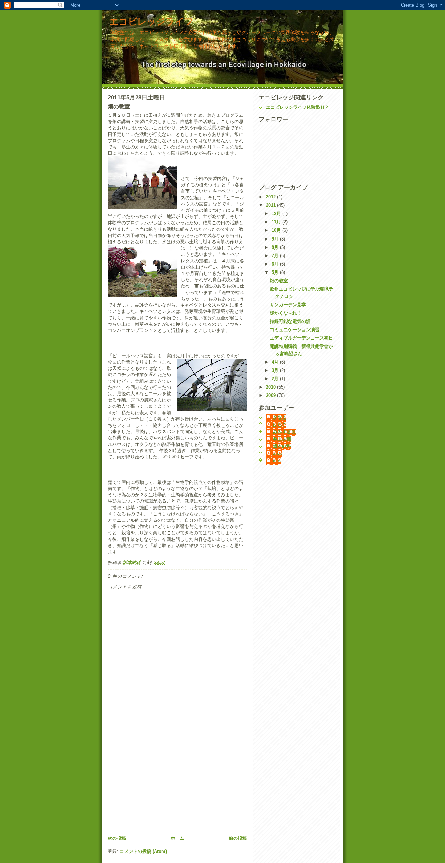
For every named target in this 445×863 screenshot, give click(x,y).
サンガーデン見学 (288, 304)
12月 (277, 213)
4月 (276, 362)
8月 (276, 247)
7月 (276, 255)
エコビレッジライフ (151, 21)
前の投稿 (238, 838)
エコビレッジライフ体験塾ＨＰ (297, 107)
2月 (276, 378)
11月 (277, 222)
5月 (276, 272)
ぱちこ (279, 424)
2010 (271, 387)
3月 (276, 370)
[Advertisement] (160, 786)
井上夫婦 (282, 439)
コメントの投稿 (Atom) (143, 851)
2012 (271, 197)
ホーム (177, 838)
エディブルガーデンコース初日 (301, 338)
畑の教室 (279, 280)
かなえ (279, 417)
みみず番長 (284, 431)
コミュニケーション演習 (294, 329)
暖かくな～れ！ (285, 313)
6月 (276, 264)
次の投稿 (117, 838)
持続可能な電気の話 (290, 321)
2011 (271, 205)
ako (277, 460)
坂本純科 (282, 446)
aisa (277, 453)
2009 (271, 395)
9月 (276, 239)
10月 (277, 230)
